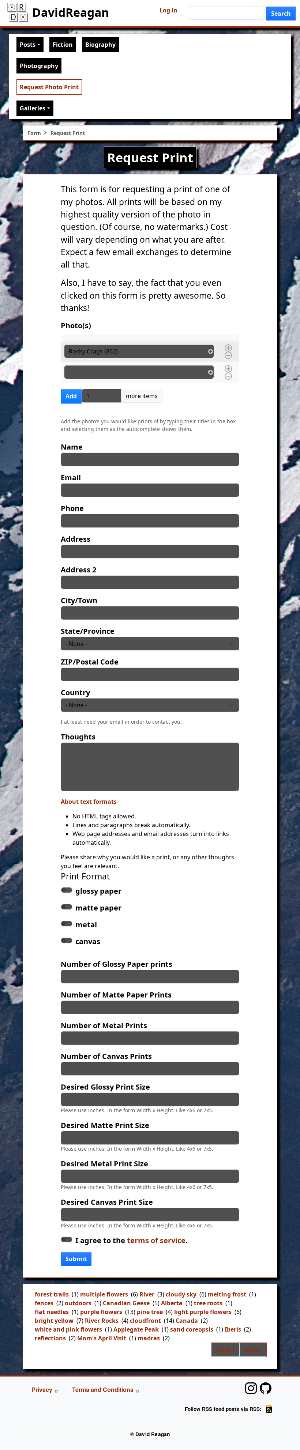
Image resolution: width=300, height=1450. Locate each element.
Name (72, 447)
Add (71, 396)
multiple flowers (104, 1294)
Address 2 (78, 570)
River (146, 1294)
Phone (72, 508)
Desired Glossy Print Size (105, 1087)
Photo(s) (76, 325)
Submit (76, 1259)
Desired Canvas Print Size (107, 1202)
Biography (100, 45)
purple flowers (101, 1312)
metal (86, 925)
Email (71, 477)
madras (149, 1338)
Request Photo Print (49, 87)
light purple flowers (203, 1312)
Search (281, 14)
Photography (39, 66)
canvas (87, 941)
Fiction (63, 45)
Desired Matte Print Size (105, 1125)
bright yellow (54, 1321)
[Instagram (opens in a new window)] (251, 1388)
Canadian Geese (126, 1303)
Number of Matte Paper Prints (116, 995)
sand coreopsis (191, 1329)
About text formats (89, 802)
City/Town (79, 600)
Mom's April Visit (101, 1338)
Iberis (233, 1329)
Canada (187, 1321)
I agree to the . (131, 1240)
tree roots (208, 1303)
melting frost (227, 1294)
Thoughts (78, 737)
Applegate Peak (136, 1329)
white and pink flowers (68, 1329)
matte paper (98, 908)
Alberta (172, 1303)
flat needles (52, 1312)
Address (75, 539)
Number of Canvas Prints (106, 1056)
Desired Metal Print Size (104, 1164)
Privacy (41, 1389)
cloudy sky (181, 1294)
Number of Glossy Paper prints (116, 964)
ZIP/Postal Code (90, 662)
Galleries (32, 108)
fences (44, 1303)
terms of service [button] (156, 1240)
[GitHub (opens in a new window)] (265, 1388)
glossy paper (98, 891)
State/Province (88, 631)
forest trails (52, 1294)
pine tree (150, 1312)
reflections (50, 1338)
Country (75, 692)
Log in (168, 10)
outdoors (78, 1303)
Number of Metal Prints (104, 1025)
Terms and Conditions (103, 1389)
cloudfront (145, 1321)
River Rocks (102, 1321)
